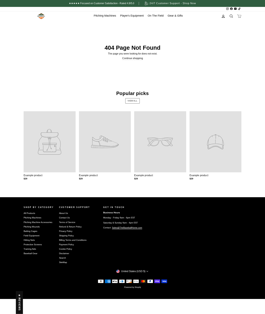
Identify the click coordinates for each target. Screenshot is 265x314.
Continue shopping (132, 58)
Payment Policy (66, 244)
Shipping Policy (66, 236)
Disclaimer (64, 253)
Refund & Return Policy (70, 227)
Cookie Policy (65, 249)
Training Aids (30, 249)
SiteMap (63, 262)
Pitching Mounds (32, 227)
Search (62, 258)
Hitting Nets (29, 240)
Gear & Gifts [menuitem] (175, 15)
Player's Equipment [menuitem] (132, 15)
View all (132, 101)
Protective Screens (33, 244)
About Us (63, 213)
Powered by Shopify (132, 287)
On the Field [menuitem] (156, 15)
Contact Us (64, 218)
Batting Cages (30, 231)
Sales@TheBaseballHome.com (127, 228)
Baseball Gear (30, 253)
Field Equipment (31, 236)
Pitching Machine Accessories (38, 222)
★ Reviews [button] (19, 302)
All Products (29, 213)
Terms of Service (67, 222)
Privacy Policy (65, 231)
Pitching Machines (32, 218)
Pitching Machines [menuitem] (105, 15)
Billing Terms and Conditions (72, 240)
